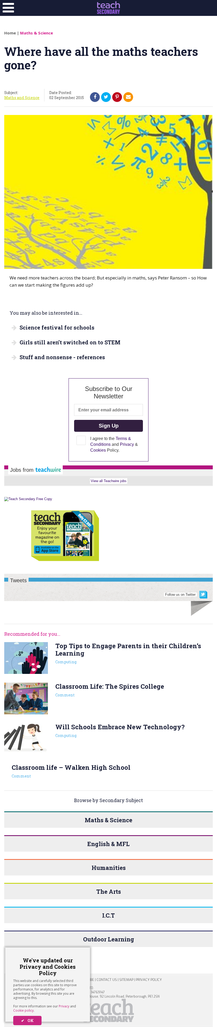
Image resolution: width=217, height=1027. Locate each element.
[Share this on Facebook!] (95, 97)
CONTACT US (107, 979)
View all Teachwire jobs (108, 481)
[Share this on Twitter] (106, 97)
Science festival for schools (57, 327)
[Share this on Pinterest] (117, 97)
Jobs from (22, 470)
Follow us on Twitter (180, 595)
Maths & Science (36, 32)
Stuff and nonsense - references (62, 357)
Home (10, 32)
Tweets (18, 580)
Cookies (98, 450)
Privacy (64, 1006)
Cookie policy (23, 1010)
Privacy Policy (149, 979)
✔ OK (27, 1020)
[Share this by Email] (128, 97)
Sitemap (126, 979)
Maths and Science (21, 97)
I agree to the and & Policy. (114, 444)
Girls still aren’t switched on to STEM (70, 342)
